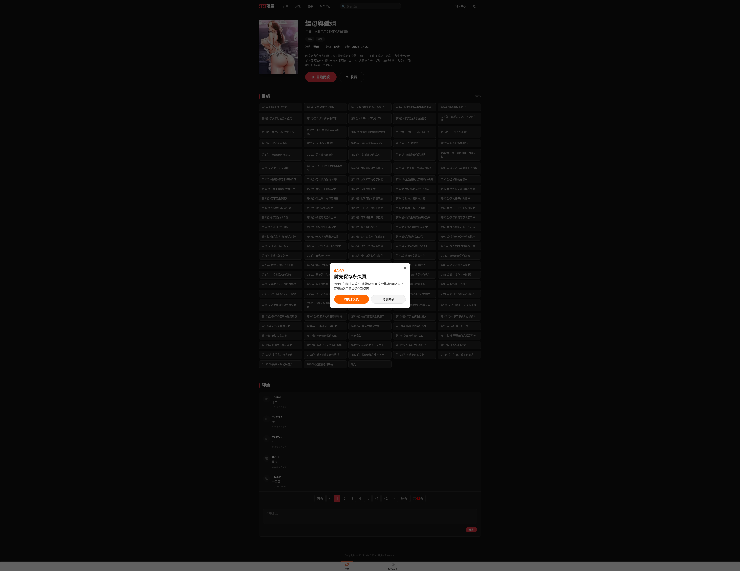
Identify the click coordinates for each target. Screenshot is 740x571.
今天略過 (388, 299)
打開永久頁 (351, 299)
